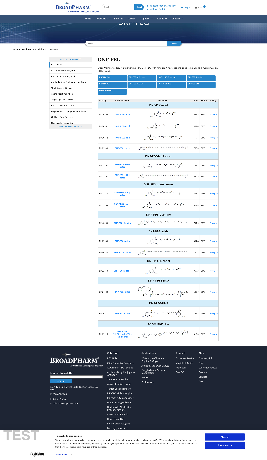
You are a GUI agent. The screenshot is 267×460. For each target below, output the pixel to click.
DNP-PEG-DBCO (165, 84)
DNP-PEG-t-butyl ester (168, 77)
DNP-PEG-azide (105, 84)
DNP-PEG (53, 49)
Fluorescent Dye (115, 419)
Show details (61, 454)
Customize (223, 445)
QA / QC (180, 372)
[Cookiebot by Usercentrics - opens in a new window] (37, 454)
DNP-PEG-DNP (193, 84)
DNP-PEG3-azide (122, 241)
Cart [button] (201, 7)
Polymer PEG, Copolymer (120, 397)
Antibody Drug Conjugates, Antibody (68, 82)
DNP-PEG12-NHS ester (122, 176)
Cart (201, 381)
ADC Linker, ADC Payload (63, 76)
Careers (203, 372)
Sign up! (61, 381)
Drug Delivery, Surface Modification (153, 371)
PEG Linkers (39, 49)
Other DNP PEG (105, 90)
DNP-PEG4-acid (122, 126)
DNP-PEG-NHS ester (137, 77)
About (160, 18)
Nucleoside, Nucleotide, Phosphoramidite (119, 408)
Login (187, 7)
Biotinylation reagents (118, 423)
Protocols (181, 367)
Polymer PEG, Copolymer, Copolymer (68, 111)
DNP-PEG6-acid (122, 137)
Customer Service (185, 358)
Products (102, 18)
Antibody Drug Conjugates (155, 365)
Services (118, 18)
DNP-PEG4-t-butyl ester (122, 193)
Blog (201, 363)
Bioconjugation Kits (117, 428)
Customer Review (208, 367)
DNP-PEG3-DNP (122, 313)
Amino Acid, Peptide (117, 414)
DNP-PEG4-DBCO (122, 292)
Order (131, 18)
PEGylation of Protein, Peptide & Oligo (152, 359)
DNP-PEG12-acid (122, 148)
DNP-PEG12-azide (122, 252)
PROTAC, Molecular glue (62, 105)
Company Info (206, 358)
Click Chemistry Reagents (63, 70)
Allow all (225, 437)
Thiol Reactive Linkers (61, 88)
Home (88, 18)
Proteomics (147, 382)
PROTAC (145, 377)
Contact (176, 18)
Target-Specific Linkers (62, 99)
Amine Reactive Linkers (62, 93)
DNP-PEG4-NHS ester (122, 165)
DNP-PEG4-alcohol (122, 270)
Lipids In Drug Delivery (62, 117)
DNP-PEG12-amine (195, 77)
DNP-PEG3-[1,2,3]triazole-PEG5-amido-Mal (122, 334)
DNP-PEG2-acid (122, 114)
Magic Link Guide (184, 363)
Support (144, 18)
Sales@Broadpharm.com (163, 5)
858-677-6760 (157, 8)
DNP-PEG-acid (104, 77)
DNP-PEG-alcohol (136, 84)
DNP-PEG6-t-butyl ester (122, 205)
